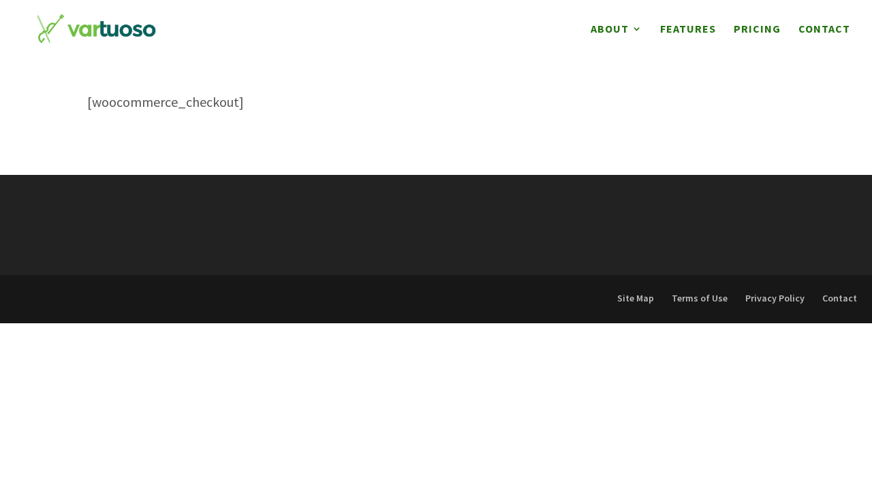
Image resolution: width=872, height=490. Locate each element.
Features (688, 29)
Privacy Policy (775, 298)
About (610, 29)
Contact (824, 29)
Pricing (757, 29)
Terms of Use (700, 298)
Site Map (635, 298)
